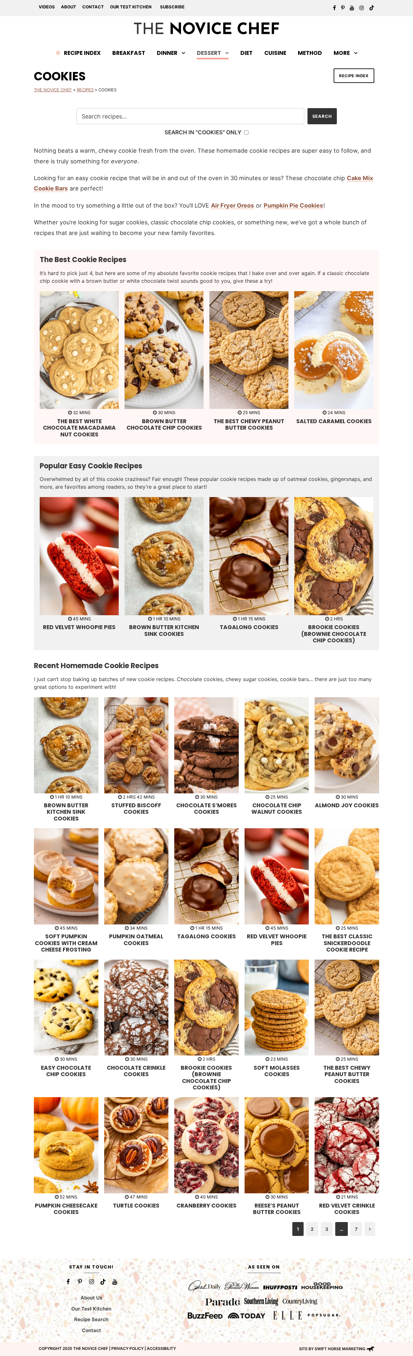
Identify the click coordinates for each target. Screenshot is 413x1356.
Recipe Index (82, 53)
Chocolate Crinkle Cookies (136, 1071)
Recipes (85, 89)
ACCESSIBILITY (161, 1348)
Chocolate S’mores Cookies (206, 808)
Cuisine (275, 53)
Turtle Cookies (136, 1205)
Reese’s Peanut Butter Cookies (277, 1209)
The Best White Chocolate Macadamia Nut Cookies (79, 427)
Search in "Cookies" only (204, 132)
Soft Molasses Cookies (277, 1071)
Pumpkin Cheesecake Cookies (66, 1209)
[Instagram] (91, 1282)
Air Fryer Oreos (232, 205)
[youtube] (352, 8)
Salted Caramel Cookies (334, 421)
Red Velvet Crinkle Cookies (347, 1209)
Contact (93, 6)
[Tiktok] (103, 1282)
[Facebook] (68, 1282)
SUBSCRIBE (172, 6)
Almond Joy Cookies (347, 805)
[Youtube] (114, 1282)
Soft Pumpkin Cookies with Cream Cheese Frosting (66, 943)
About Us (91, 1298)
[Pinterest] (80, 1282)
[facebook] (334, 8)
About (68, 6)
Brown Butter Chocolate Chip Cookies (164, 424)
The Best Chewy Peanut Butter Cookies (249, 424)
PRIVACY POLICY (127, 1348)
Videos (47, 6)
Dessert (209, 53)
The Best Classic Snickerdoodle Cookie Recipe (347, 943)
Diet (246, 53)
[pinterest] (343, 8)
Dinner (167, 53)
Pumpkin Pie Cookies (293, 205)
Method (310, 53)
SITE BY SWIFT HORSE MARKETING (332, 1348)
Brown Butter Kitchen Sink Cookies (164, 630)
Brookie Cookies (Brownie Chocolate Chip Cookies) (333, 633)
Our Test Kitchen (131, 6)
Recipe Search (91, 1319)
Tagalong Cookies (249, 627)
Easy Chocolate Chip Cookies (66, 1071)
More (342, 53)
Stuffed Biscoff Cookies (136, 808)
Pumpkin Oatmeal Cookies (136, 940)
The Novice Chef (53, 89)
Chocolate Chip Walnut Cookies (276, 808)
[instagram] (361, 8)
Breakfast (128, 53)
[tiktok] (371, 8)
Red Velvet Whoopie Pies (79, 627)
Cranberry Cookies (206, 1205)
